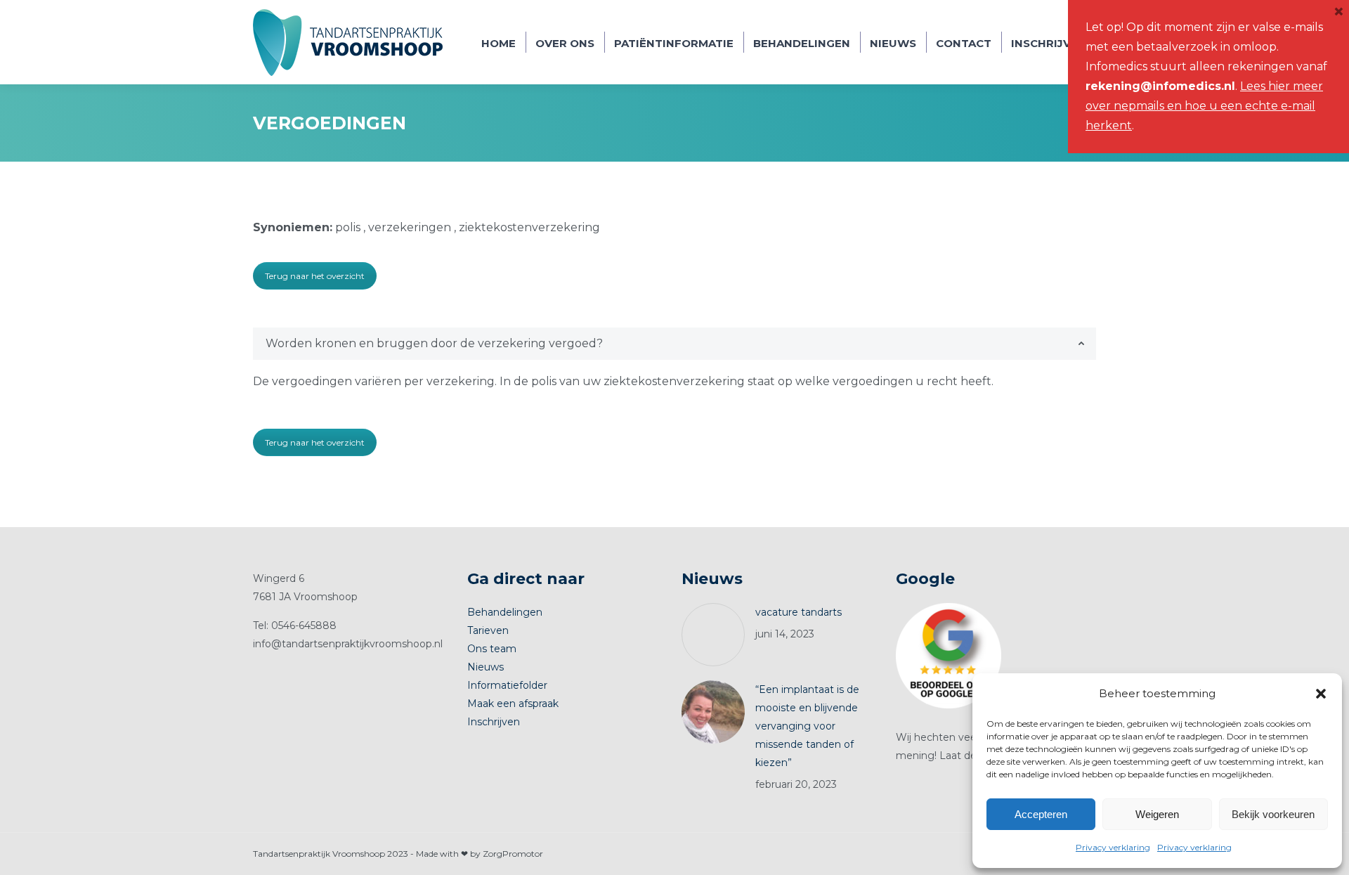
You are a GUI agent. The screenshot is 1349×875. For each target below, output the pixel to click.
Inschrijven (493, 721)
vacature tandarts (798, 612)
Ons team (491, 648)
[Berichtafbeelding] (713, 634)
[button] (1321, 694)
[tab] (674, 344)
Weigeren (1157, 814)
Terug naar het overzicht (315, 276)
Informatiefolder (507, 685)
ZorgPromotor (513, 853)
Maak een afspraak (513, 703)
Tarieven (488, 630)
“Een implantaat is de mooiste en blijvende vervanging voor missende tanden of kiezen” (807, 726)
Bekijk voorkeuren (1273, 814)
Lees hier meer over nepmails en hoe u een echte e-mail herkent (1204, 105)
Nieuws (485, 667)
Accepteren (1041, 814)
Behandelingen (504, 612)
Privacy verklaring (1113, 847)
